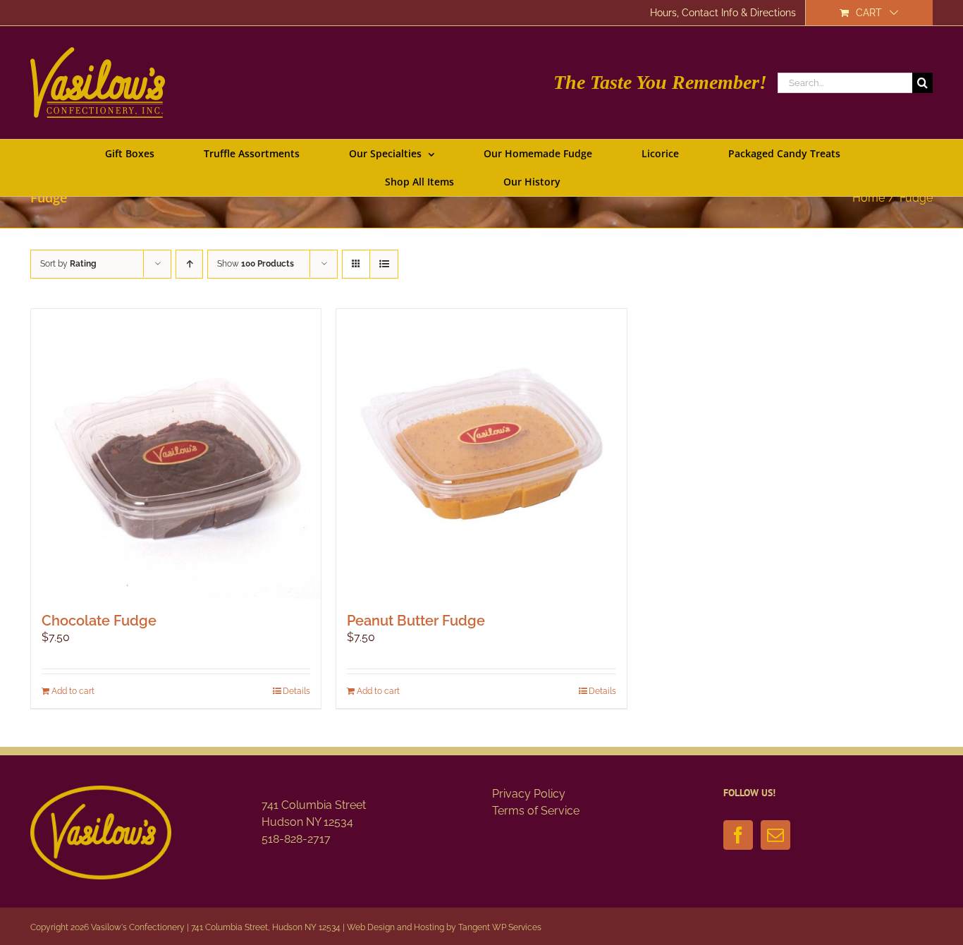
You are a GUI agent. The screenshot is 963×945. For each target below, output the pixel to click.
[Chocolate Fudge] (176, 454)
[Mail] (775, 835)
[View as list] (384, 264)
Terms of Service (535, 810)
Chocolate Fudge (99, 620)
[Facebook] (738, 835)
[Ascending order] (189, 264)
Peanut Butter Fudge (416, 620)
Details (296, 691)
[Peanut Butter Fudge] (481, 454)
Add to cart (72, 691)
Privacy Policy (528, 793)
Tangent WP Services (499, 927)
